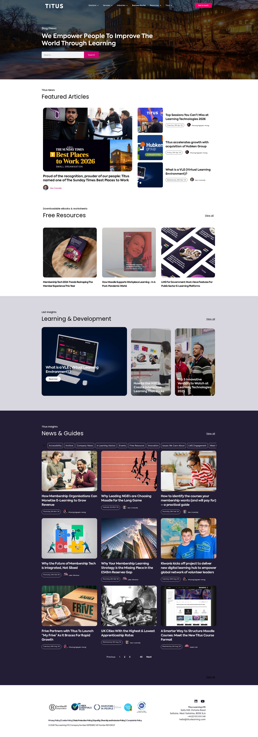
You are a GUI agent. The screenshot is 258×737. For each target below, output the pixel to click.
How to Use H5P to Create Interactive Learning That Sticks (149, 387)
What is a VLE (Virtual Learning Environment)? (72, 369)
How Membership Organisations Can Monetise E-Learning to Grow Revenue (69, 500)
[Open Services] (112, 5)
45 (141, 656)
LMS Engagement (197, 445)
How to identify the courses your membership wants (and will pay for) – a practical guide (188, 500)
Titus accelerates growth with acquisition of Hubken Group (187, 144)
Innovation (153, 445)
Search (91, 54)
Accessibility (55, 445)
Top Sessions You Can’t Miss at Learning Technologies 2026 (187, 117)
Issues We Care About (173, 445)
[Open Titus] (171, 5)
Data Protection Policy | (83, 720)
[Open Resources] (160, 5)
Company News (85, 445)
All (44, 445)
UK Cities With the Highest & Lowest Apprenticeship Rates (128, 633)
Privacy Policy (54, 720)
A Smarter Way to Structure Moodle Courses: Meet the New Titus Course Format (187, 635)
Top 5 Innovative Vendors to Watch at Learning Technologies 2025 (194, 385)
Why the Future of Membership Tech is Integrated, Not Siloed (69, 565)
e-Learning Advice (106, 445)
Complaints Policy (134, 720)
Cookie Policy (66, 720)
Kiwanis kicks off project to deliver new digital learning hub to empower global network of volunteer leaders (188, 567)
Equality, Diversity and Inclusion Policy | (109, 720)
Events (122, 445)
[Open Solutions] (98, 5)
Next (149, 656)
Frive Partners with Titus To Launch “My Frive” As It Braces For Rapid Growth (68, 635)
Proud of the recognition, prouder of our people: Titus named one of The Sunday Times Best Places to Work (86, 178)
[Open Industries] (127, 5)
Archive (69, 445)
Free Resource (137, 445)
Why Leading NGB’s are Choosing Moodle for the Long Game (126, 498)
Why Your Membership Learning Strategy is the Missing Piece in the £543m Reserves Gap (127, 567)
